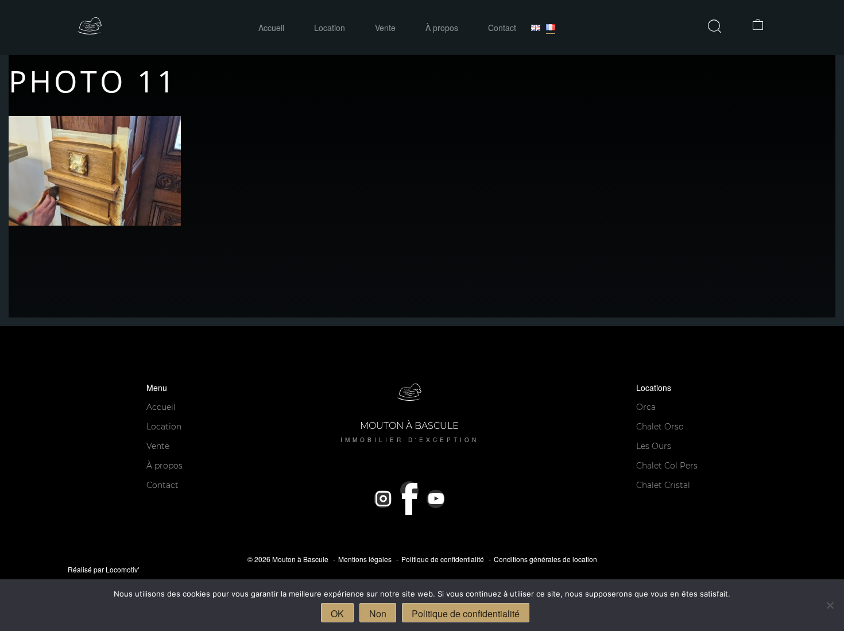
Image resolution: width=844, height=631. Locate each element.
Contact (502, 27)
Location (329, 27)
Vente (385, 27)
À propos (441, 27)
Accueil (271, 27)
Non (377, 613)
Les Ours (653, 446)
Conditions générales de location (545, 559)
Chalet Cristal (663, 485)
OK (337, 613)
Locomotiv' (122, 569)
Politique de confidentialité (442, 559)
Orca (646, 407)
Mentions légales (365, 559)
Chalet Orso (660, 426)
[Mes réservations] (759, 26)
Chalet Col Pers (667, 465)
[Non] (829, 605)
